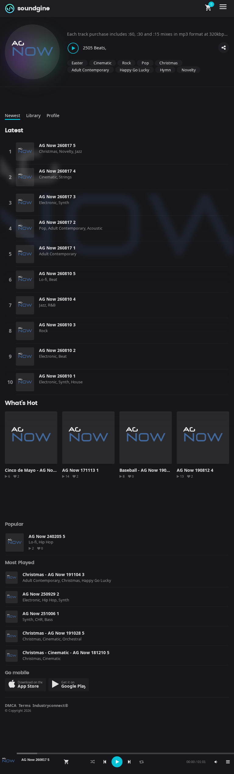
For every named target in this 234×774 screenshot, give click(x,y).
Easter (77, 63)
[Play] (117, 761)
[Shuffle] (93, 762)
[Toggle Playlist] (228, 762)
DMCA (10, 705)
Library (33, 115)
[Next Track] (129, 762)
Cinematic (103, 63)
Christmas (168, 63)
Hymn (165, 70)
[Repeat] (141, 762)
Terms (24, 705)
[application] (117, 762)
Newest (12, 115)
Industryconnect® (50, 705)
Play (25, 151)
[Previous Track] (105, 762)
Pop (145, 63)
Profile (53, 115)
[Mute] (216, 762)
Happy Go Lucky (134, 70)
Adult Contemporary (90, 70)
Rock (126, 63)
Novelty (189, 70)
